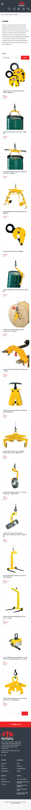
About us (3, 779)
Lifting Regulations (21, 768)
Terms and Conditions (22, 779)
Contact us (19, 766)
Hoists (2, 766)
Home (2, 14)
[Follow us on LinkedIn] (5, 755)
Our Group (3, 784)
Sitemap (19, 771)
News (18, 763)
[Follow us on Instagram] (1, 755)
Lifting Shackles (5, 771)
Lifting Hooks (4, 768)
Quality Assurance (5, 781)
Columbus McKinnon (9, 14)
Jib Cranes (3, 763)
